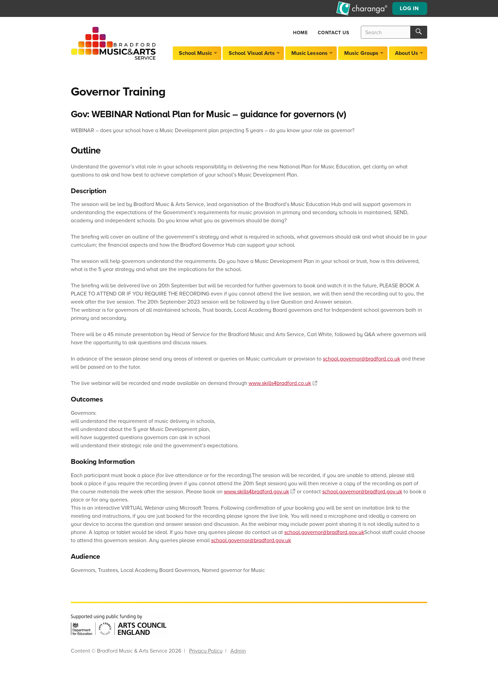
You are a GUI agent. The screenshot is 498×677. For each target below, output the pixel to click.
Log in (409, 8)
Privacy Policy (206, 650)
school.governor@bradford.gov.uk (362, 491)
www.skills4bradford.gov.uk (256, 491)
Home (300, 32)
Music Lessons (309, 53)
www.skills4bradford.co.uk (280, 383)
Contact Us (333, 32)
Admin (238, 650)
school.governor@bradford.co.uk (361, 358)
